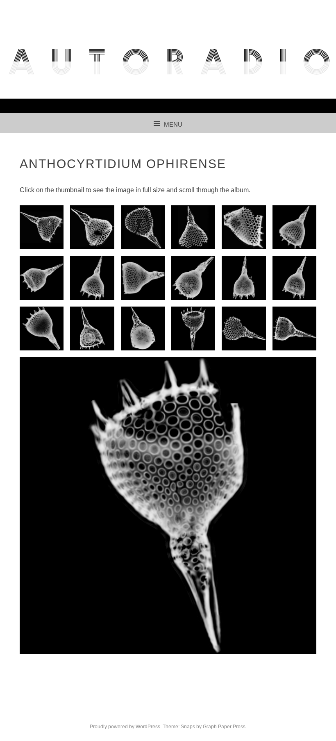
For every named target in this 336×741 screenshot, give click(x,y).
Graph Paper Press (224, 727)
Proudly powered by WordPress (125, 727)
